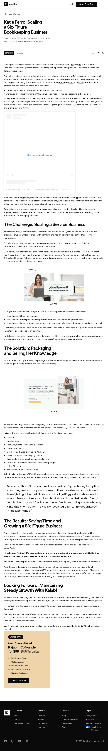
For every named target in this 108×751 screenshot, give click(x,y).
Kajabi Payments (37, 474)
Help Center (67, 723)
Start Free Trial (86, 4)
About (16, 716)
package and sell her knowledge (52, 360)
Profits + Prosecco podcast (70, 82)
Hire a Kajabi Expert (22, 723)
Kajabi (97, 626)
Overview (42, 716)
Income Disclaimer (94, 723)
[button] (102, 4)
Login (71, 4)
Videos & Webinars (70, 719)
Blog (64, 716)
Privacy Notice (92, 719)
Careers (17, 719)
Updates (41, 727)
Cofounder (42, 723)
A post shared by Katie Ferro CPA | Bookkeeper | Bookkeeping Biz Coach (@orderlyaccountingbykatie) (48, 190)
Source (54, 303)
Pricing (41, 719)
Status (64, 727)
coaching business (23, 261)
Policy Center (91, 716)
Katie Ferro (76, 64)
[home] (10, 4)
